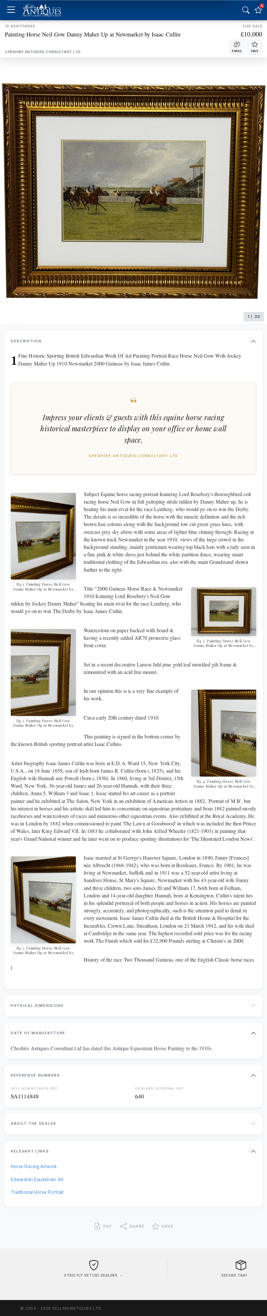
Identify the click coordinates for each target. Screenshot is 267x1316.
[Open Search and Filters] (245, 10)
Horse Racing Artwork (34, 1166)
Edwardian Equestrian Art (37, 1179)
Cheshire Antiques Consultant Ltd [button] (43, 52)
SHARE (136, 1226)
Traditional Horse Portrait (37, 1192)
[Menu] (11, 10)
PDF (107, 1226)
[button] (237, 47)
